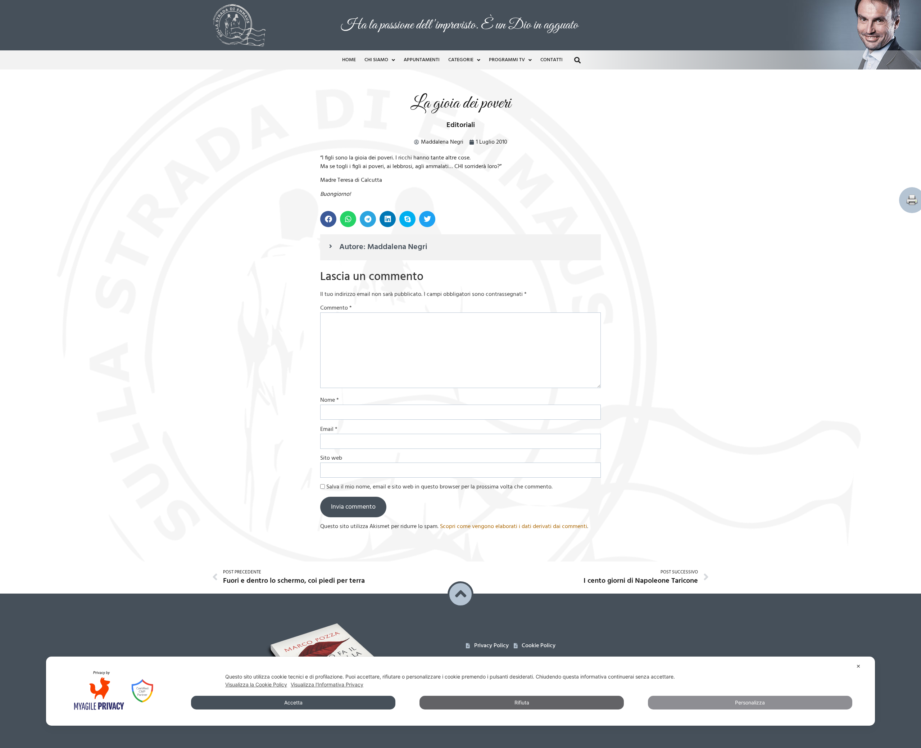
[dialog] (460, 691)
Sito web (331, 458)
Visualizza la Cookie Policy (256, 684)
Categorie (460, 60)
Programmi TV (507, 60)
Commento (336, 308)
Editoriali (460, 125)
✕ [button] (858, 666)
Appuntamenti (422, 60)
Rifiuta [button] (521, 702)
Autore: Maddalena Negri (383, 247)
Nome (329, 400)
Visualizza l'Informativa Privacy (327, 684)
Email (328, 429)
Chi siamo (376, 60)
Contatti (551, 60)
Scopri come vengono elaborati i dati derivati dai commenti (513, 526)
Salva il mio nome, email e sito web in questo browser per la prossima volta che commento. (439, 487)
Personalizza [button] (750, 702)
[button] (577, 60)
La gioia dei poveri (460, 103)
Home (349, 60)
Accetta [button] (293, 702)
